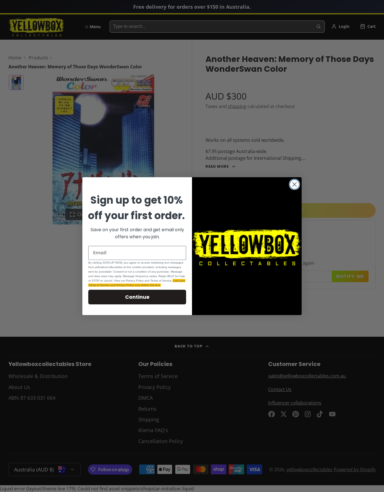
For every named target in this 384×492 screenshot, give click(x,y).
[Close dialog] (294, 184)
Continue (137, 296)
